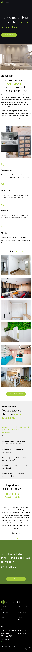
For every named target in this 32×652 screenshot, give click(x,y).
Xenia (7, 275)
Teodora (8, 319)
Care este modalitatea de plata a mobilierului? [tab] (14, 450)
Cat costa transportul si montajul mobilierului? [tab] (14, 467)
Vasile (7, 297)
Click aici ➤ (4, 631)
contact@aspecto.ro (6, 639)
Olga (6, 387)
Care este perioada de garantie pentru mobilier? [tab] (13, 475)
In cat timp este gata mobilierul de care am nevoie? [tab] (15, 459)
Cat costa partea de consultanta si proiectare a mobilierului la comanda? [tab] (15, 429)
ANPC (19, 620)
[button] (15, 539)
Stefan (7, 364)
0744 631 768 (9, 566)
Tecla (7, 342)
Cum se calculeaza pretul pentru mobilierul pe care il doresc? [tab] (14, 442)
